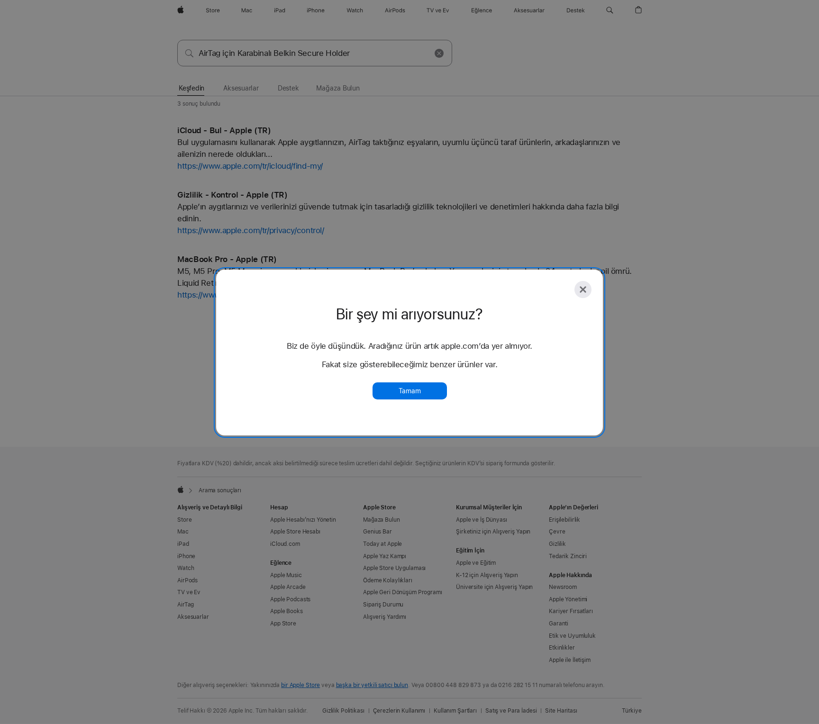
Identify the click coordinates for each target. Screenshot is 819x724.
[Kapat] (583, 289)
